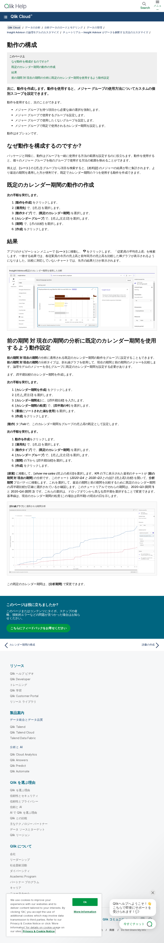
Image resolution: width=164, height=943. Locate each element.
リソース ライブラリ (23, 701)
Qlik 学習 (16, 690)
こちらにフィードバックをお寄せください (38, 628)
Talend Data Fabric (23, 738)
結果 (14, 72)
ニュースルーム (20, 893)
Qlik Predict (18, 765)
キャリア (15, 887)
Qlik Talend (17, 726)
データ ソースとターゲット (27, 829)
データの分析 (32, 27)
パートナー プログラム (24, 882)
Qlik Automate (19, 771)
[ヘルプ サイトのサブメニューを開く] (6, 17)
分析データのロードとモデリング (63, 27)
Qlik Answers (19, 760)
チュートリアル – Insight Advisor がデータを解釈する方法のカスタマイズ (105, 32)
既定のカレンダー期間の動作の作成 (33, 67)
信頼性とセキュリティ (24, 795)
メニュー (157, 7)
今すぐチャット (134, 924)
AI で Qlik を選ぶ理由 (23, 812)
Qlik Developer (20, 679)
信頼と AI (16, 807)
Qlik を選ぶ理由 (20, 790)
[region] (54, 915)
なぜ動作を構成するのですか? (30, 61)
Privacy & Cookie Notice (39, 931)
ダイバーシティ (20, 870)
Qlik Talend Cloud (22, 732)
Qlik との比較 (18, 818)
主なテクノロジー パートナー (29, 823)
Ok (85, 902)
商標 (111, 929)
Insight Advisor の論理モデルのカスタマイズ (33, 32)
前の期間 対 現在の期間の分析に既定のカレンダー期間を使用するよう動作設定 (60, 77)
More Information (85, 911)
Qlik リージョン (20, 835)
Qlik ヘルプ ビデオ (22, 673)
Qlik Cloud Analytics (23, 754)
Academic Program (23, 876)
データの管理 (94, 27)
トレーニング (18, 684)
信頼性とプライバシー (24, 801)
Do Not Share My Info (133, 929)
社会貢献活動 (18, 865)
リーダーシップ (20, 859)
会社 (13, 854)
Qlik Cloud (21, 16)
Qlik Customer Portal (24, 696)
